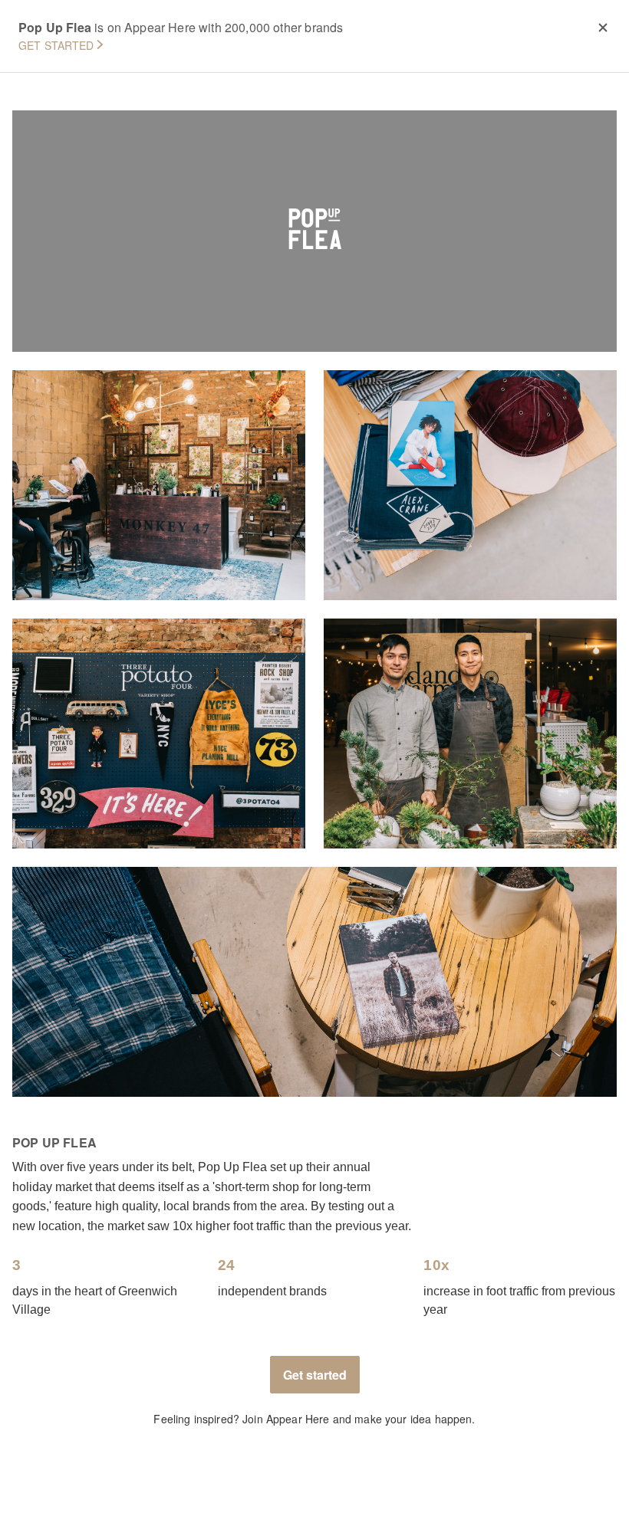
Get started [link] (315, 1374)
